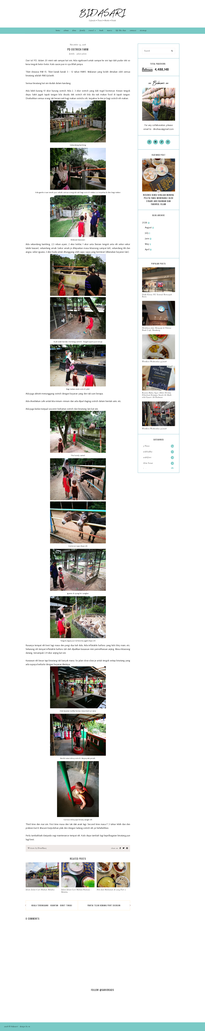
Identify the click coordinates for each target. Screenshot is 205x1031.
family (71, 54)
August (149, 227)
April (148, 249)
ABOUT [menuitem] (66, 30)
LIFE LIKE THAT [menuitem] (121, 30)
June (148, 238)
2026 (145, 222)
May (148, 244)
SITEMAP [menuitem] (143, 30)
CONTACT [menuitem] (133, 30)
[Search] (172, 51)
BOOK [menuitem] (101, 30)
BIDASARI (102, 13)
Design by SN (25, 1026)
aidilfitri (158, 457)
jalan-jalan (82, 54)
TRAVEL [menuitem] (91, 30)
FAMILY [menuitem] (82, 30)
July (147, 233)
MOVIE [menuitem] (109, 30)
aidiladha (158, 451)
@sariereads (107, 990)
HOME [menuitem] (58, 30)
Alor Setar (158, 463)
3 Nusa (158, 446)
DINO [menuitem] (74, 30)
